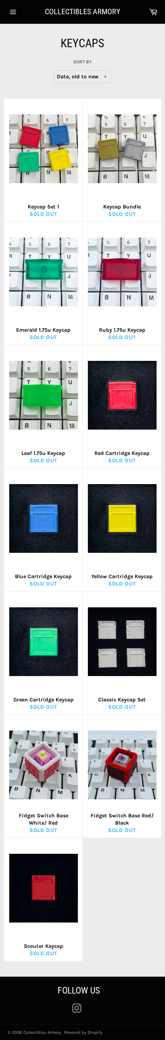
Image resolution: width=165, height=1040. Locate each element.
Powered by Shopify (83, 1032)
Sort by (82, 61)
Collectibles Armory (82, 11)
